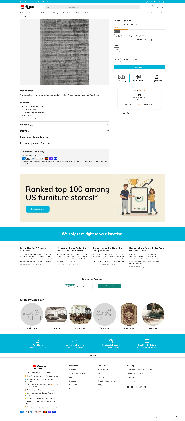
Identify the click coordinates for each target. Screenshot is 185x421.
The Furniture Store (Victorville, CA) (33, 417)
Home (22, 16)
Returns (101, 373)
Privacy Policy (153, 417)
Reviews (72, 377)
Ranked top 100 (37, 2)
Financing (72, 381)
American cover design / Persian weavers (126, 24)
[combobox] (92, 7)
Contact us (158, 2)
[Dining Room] (80, 314)
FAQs (100, 385)
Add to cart (139, 67)
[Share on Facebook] (124, 113)
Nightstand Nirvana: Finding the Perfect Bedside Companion (71, 249)
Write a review (109, 286)
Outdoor (88, 13)
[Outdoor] (153, 314)
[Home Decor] (129, 314)
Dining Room (80, 328)
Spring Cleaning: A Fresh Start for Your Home (35, 249)
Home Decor (67, 13)
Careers (72, 389)
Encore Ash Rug (29, 16)
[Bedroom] (56, 314)
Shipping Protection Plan (107, 381)
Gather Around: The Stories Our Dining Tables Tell (107, 249)
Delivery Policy (137, 104)
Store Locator (131, 382)
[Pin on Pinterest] (128, 113)
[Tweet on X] (120, 113)
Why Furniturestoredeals (78, 373)
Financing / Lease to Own (156, 13)
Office (78, 13)
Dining (55, 13)
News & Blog (74, 385)
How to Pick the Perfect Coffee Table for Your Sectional (146, 249)
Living (22, 13)
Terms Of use (161, 417)
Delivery (101, 377)
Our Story (72, 369)
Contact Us (131, 377)
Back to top (92, 355)
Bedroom (32, 13)
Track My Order (146, 2)
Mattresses (44, 13)
